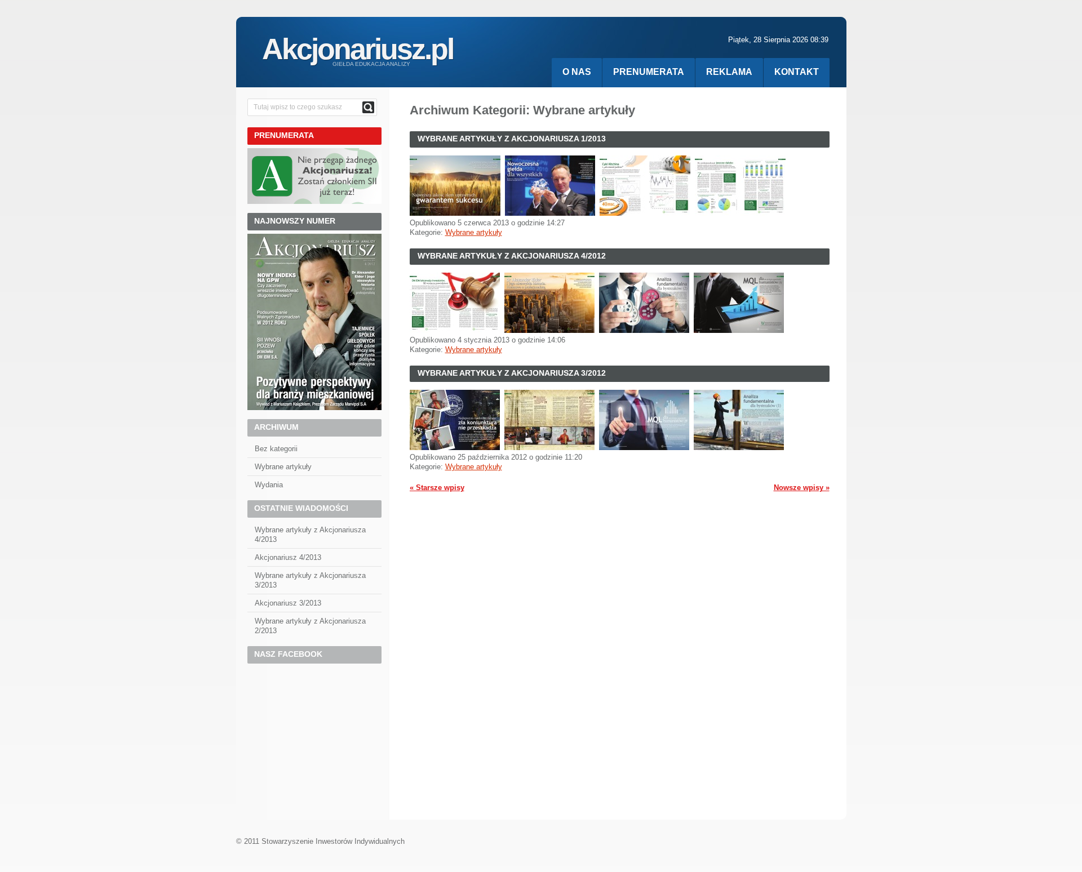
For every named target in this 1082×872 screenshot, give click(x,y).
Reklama (729, 72)
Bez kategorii (276, 448)
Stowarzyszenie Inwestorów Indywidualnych (333, 841)
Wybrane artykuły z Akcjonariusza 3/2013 (310, 580)
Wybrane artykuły (473, 232)
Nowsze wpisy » (802, 487)
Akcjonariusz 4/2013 (288, 557)
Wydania (269, 485)
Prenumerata (648, 72)
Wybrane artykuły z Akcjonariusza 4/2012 (512, 255)
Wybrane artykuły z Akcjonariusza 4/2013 (310, 535)
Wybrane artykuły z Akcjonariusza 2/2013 (310, 626)
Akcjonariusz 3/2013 (288, 603)
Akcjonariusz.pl (357, 49)
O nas (576, 72)
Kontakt (796, 72)
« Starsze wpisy (437, 487)
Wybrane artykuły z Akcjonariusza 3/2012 (512, 372)
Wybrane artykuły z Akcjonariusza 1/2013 (512, 138)
